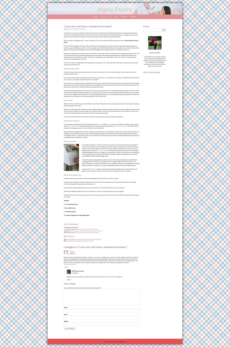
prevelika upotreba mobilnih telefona (79, 231)
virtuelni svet (99, 231)
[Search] (163, 30)
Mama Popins (82, 29)
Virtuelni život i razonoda (92, 229)
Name (66, 307)
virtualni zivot (92, 231)
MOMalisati (92, 169)
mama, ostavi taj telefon (102, 150)
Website (66, 321)
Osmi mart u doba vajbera (121, 126)
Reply (66, 267)
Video (117, 17)
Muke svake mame (81, 229)
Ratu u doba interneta (73, 126)
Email (66, 314)
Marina (72, 252)
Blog (110, 17)
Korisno (124, 17)
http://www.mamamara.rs (70, 264)
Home (96, 17)
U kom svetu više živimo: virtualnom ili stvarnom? (87, 232)
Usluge (103, 17)
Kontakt (133, 17)
